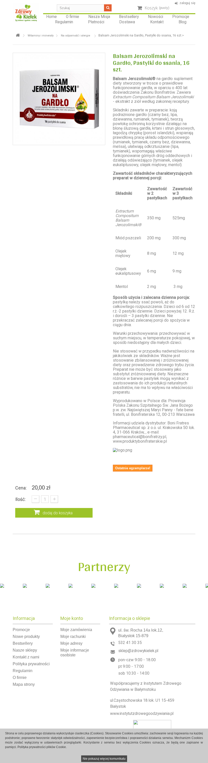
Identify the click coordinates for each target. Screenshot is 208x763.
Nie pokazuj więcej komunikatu (104, 758)
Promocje (180, 16)
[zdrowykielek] (26, 12)
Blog (182, 22)
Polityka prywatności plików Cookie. (42, 747)
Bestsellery (129, 16)
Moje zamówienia (76, 630)
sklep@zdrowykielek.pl (138, 651)
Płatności (96, 22)
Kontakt (157, 22)
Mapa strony (24, 684)
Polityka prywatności (31, 664)
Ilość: (20, 499)
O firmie (72, 16)
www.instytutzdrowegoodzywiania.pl (142, 713)
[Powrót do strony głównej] (18, 35)
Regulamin (64, 22)
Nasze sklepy (25, 650)
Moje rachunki (73, 636)
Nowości (155, 16)
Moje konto (71, 618)
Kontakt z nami (26, 657)
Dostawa (127, 22)
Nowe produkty (26, 636)
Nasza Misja (99, 16)
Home (51, 16)
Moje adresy (71, 643)
